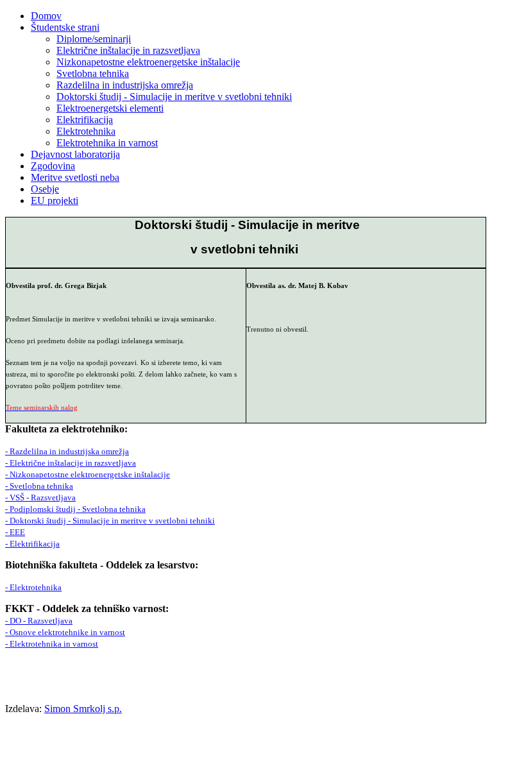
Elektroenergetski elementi (110, 108)
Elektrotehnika (85, 131)
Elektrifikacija (84, 119)
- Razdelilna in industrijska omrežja (67, 451)
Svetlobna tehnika (92, 73)
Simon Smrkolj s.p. (83, 708)
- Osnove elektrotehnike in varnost (65, 632)
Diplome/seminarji (93, 38)
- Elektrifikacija (32, 544)
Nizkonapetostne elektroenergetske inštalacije (148, 61)
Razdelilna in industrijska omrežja (124, 85)
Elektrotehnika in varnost (107, 142)
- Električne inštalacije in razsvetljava (70, 463)
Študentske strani (65, 27)
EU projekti (54, 200)
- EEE (15, 532)
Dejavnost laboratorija (75, 154)
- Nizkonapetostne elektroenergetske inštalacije (87, 474)
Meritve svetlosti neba (75, 177)
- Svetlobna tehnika (39, 486)
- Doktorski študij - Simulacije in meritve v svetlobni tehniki (110, 520)
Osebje (45, 188)
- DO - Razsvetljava (38, 620)
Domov (46, 15)
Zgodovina (53, 165)
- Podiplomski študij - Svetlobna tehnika (75, 509)
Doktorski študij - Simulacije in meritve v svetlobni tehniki (174, 96)
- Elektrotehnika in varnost (51, 644)
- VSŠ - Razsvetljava (40, 497)
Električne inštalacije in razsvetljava (128, 50)
